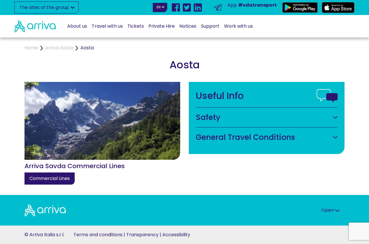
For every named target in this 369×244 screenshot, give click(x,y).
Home (31, 47)
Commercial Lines (49, 178)
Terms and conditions (98, 234)
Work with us (238, 26)
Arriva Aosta (59, 47)
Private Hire (161, 26)
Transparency (142, 234)
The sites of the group (44, 7)
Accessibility (176, 234)
